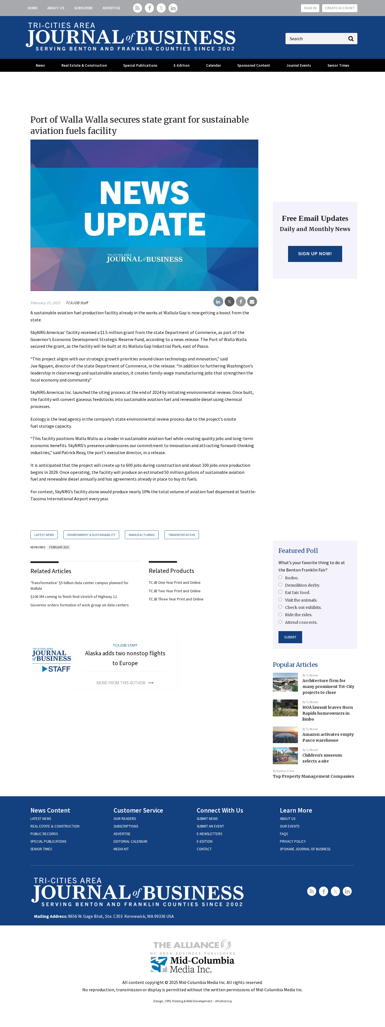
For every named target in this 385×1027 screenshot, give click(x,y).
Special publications (48, 841)
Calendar (213, 65)
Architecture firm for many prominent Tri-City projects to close (328, 686)
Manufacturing (142, 535)
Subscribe (83, 8)
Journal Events (298, 65)
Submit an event (210, 826)
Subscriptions (126, 826)
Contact (204, 849)
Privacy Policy (293, 841)
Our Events (289, 826)
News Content (50, 810)
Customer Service (138, 810)
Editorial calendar (130, 841)
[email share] (252, 301)
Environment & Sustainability (91, 535)
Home (32, 8)
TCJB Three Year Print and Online (176, 599)
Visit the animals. (301, 600)
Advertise (111, 8)
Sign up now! (315, 253)
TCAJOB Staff (77, 302)
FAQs (284, 833)
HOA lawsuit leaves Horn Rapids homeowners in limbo (327, 713)
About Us (55, 8)
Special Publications (140, 65)
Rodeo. (291, 577)
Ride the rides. (298, 614)
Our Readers (125, 818)
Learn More (296, 810)
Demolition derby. (302, 585)
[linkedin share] (218, 301)
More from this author (121, 683)
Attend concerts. (301, 622)
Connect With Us (220, 810)
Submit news (207, 818)
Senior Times (338, 65)
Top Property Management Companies (313, 776)
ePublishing (223, 1001)
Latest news (40, 818)
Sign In (310, 8)
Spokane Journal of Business (305, 849)
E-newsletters (209, 833)
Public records (44, 833)
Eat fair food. (297, 592)
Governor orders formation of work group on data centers (79, 604)
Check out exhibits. (303, 607)
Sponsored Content (253, 65)
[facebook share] (241, 301)
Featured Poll (298, 551)
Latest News (44, 535)
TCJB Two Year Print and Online (175, 590)
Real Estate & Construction (84, 65)
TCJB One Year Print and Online (175, 582)
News (40, 65)
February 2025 (59, 547)
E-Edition (181, 65)
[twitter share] (229, 301)
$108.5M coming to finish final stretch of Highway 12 (73, 596)
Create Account (340, 8)
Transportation (181, 535)
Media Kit (121, 849)
